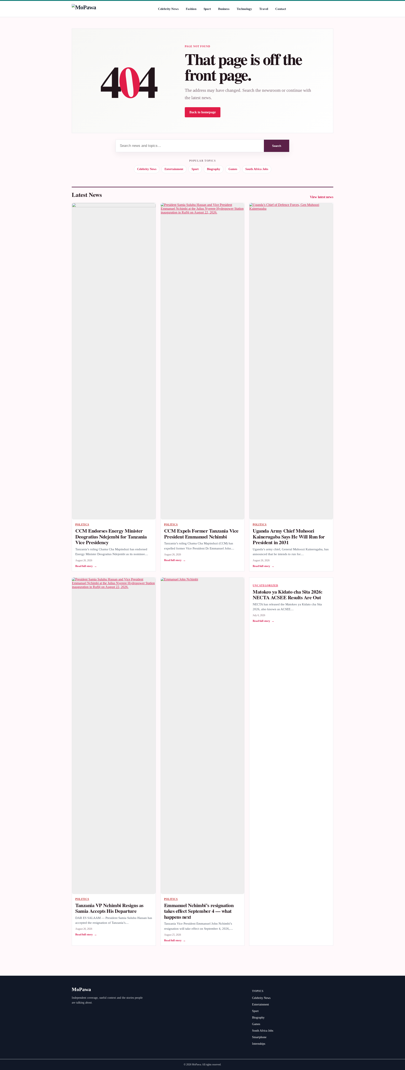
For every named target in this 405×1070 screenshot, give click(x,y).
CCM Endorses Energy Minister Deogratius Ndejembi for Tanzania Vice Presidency (111, 536)
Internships (258, 1043)
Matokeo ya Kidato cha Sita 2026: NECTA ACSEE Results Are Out (288, 594)
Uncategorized (265, 585)
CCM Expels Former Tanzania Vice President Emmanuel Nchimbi (201, 533)
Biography (213, 169)
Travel (263, 9)
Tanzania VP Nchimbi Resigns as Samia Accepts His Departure (109, 908)
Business (224, 9)
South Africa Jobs (256, 169)
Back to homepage (202, 112)
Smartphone (259, 1037)
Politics (82, 524)
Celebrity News (168, 9)
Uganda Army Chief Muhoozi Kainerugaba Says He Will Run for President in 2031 (289, 536)
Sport (207, 9)
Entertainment (174, 169)
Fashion (191, 9)
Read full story (86, 566)
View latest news (321, 197)
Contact (280, 9)
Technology (244, 9)
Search (276, 145)
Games (232, 169)
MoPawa (81, 989)
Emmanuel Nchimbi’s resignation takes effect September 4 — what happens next (199, 910)
